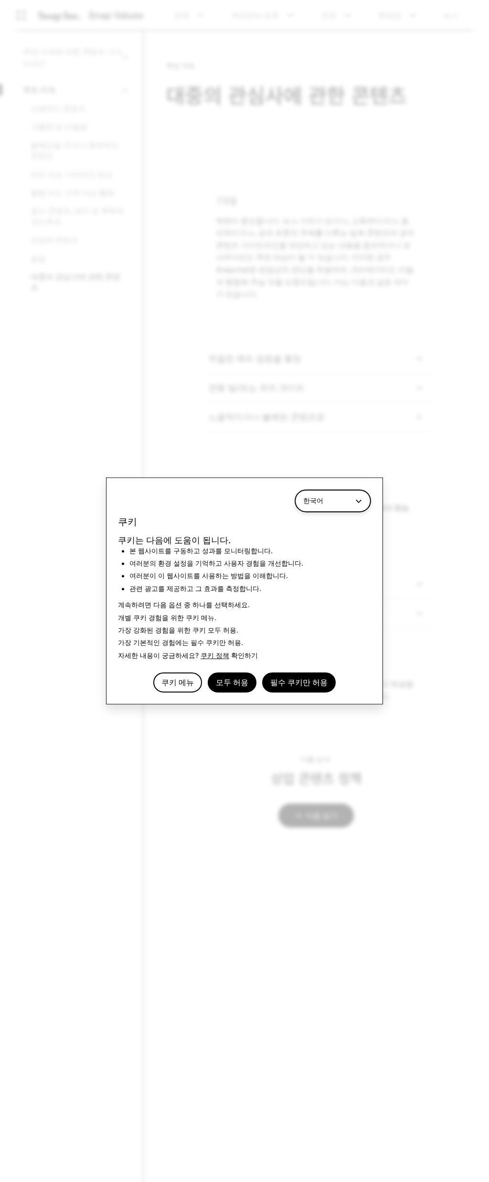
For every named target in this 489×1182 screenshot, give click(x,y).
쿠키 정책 (215, 655)
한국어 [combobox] (313, 500)
